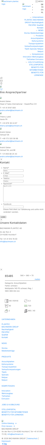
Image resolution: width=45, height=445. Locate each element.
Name (6, 168)
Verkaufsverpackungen (33, 46)
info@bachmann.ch (8, 241)
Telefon (6, 178)
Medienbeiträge (36, 33)
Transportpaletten (36, 43)
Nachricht (7, 184)
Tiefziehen (31, 59)
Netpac (40, 49)
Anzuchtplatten (37, 38)
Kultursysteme (37, 41)
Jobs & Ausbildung (35, 62)
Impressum (6, 441)
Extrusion (39, 59)
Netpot (40, 51)
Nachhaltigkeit (37, 22)
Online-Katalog (8, 423)
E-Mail (6, 173)
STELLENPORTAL (36, 65)
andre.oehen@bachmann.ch (11, 110)
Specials (33, 49)
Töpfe (27, 49)
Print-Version (7, 426)
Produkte (39, 36)
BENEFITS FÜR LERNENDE (13, 415)
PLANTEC (28, 20)
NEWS (40, 30)
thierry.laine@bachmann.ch (11, 126)
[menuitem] (42, 4)
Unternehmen (37, 17)
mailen (37, 279)
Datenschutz (32, 438)
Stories (27, 33)
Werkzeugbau (37, 57)
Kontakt (40, 28)
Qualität (40, 25)
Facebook (7, 204)
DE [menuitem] (42, 4)
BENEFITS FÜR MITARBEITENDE (15, 412)
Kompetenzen (37, 54)
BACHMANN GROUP (10, 327)
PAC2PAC (32, 25)
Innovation (27, 57)
